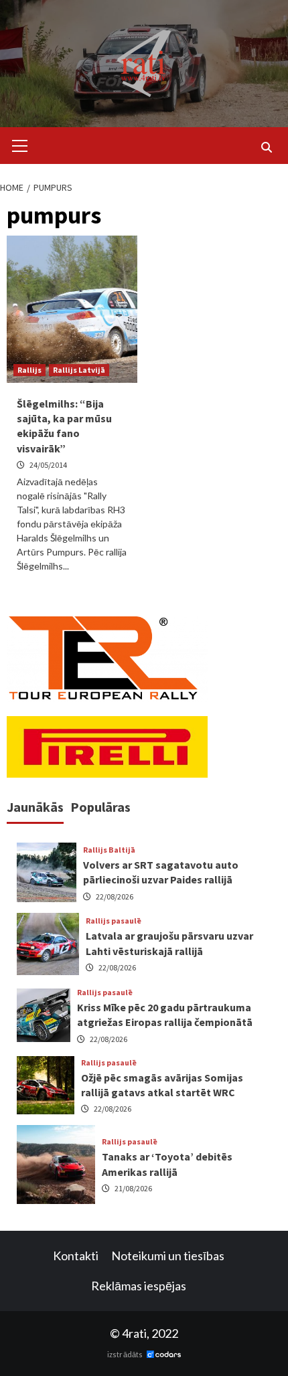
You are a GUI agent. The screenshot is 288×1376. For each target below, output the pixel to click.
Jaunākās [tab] (35, 806)
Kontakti (75, 1255)
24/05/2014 (48, 465)
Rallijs (29, 370)
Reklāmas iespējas (138, 1285)
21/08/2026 (133, 1188)
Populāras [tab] (100, 806)
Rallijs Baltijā (109, 850)
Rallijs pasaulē (113, 921)
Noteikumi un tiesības (167, 1255)
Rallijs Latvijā (79, 370)
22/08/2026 (114, 896)
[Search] (266, 147)
